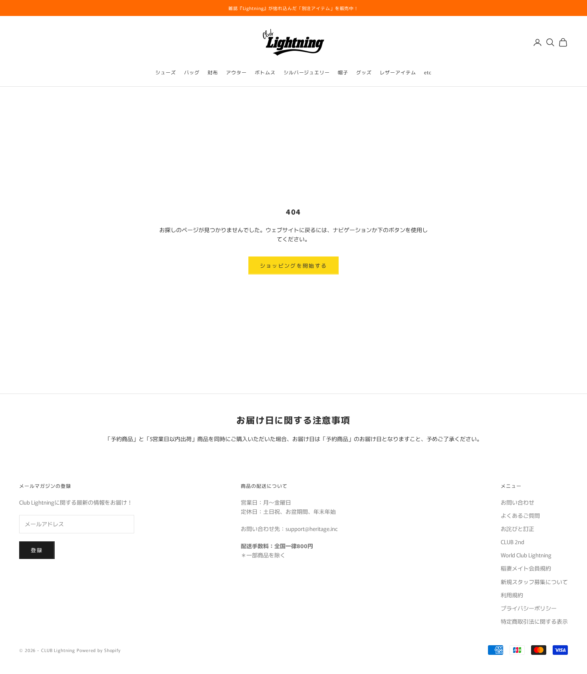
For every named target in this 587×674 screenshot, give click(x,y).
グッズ (364, 72)
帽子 (343, 72)
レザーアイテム (398, 72)
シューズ (165, 72)
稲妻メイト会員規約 (526, 568)
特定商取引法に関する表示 (534, 621)
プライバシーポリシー (529, 608)
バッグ (192, 72)
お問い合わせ (517, 502)
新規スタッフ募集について (534, 582)
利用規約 (512, 595)
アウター (236, 72)
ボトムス (265, 72)
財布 (213, 72)
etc (428, 72)
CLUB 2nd (512, 542)
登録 (37, 550)
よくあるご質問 (520, 515)
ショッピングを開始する (293, 265)
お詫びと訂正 (517, 529)
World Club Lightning (526, 555)
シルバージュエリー (307, 72)
